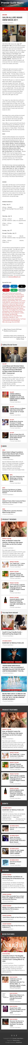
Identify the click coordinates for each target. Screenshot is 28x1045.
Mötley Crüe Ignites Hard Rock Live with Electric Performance (13, 908)
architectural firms (19, 294)
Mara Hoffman (6, 305)
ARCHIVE (4, 14)
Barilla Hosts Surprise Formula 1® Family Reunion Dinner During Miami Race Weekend (16, 424)
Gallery (4, 364)
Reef (9, 312)
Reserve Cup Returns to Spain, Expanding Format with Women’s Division (12, 491)
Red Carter (5, 312)
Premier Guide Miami (12, 2)
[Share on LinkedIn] (14, 286)
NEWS (4, 446)
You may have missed (10, 613)
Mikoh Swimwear (16, 306)
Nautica (4, 308)
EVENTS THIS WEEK (7, 628)
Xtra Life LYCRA (16, 322)
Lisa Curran (22, 302)
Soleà (20, 316)
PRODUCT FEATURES (9, 710)
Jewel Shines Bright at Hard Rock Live (14, 917)
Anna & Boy (5, 294)
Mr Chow (23, 306)
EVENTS (5, 804)
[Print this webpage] (22, 290)
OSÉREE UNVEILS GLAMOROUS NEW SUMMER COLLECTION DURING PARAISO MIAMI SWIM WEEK (17, 397)
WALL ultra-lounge (6, 322)
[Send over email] (14, 290)
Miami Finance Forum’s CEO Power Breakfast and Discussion (13, 330)
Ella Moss (13, 300)
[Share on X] (22, 286)
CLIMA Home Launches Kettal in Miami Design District (12, 511)
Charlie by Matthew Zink (8, 297)
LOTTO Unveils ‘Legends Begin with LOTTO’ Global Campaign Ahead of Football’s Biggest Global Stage (17, 588)
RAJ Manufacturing (17, 311)
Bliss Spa (14, 296)
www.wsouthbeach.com (14, 277)
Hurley (3, 302)
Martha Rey (13, 305)
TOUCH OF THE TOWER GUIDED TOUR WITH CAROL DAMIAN (17, 852)
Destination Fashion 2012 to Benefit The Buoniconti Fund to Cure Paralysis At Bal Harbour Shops (14, 337)
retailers (22, 312)
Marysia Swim (19, 305)
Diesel (9, 300)
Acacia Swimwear (16, 293)
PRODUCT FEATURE (6, 538)
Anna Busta (11, 294)
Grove (20, 300)
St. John (16, 317)
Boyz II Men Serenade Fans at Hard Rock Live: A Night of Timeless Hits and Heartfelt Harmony (13, 897)
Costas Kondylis (18, 297)
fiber (17, 300)
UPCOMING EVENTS (6, 641)
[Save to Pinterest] (6, 290)
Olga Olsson (5, 309)
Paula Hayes (22, 309)
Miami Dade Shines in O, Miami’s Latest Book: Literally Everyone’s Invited (17, 997)
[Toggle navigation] (3, 9)
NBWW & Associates (11, 308)
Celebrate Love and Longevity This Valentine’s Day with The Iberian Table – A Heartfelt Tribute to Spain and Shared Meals (18, 983)
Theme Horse (16, 1040)
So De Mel (16, 316)
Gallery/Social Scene (9, 345)
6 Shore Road (8, 293)
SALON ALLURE (13, 314)
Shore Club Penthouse (7, 316)
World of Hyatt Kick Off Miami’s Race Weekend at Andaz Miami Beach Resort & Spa (17, 437)
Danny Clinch (11, 299)
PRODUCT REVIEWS (9, 519)
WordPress (19, 1042)
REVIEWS (5, 870)
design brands (18, 299)
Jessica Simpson (14, 302)
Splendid (11, 317)
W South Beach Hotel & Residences (11, 320)
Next (18, 308)
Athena (9, 296)
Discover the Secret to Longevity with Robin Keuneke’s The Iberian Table (17, 1023)
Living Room (5, 303)
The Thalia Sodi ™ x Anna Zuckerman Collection (17, 564)
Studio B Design (6, 319)
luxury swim (21, 303)
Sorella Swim (5, 317)
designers (4, 300)
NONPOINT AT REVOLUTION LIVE (13, 643)
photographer (5, 311)
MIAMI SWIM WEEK (7, 306)
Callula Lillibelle (20, 296)
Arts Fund (4, 296)
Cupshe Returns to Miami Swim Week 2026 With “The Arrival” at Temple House (17, 411)
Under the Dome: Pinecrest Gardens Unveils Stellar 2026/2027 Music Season (18, 840)
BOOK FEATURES (8, 934)
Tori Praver (23, 319)
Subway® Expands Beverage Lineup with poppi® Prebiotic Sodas (17, 575)
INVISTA (8, 302)
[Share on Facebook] (6, 286)
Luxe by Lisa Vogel (13, 303)
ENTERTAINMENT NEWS (8, 661)
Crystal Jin (4, 299)
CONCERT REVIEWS (6, 874)
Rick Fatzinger (5, 314)
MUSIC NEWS (18, 661)
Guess (23, 300)
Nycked (21, 308)
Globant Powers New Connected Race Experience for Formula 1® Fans (14, 501)
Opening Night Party (13, 309)
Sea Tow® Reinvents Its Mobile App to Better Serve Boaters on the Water (17, 479)
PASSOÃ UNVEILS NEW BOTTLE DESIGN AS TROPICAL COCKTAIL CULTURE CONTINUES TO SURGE (17, 602)
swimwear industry (15, 319)
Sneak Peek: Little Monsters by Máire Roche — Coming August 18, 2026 (18, 1010)
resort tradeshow (15, 312)
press (11, 311)
